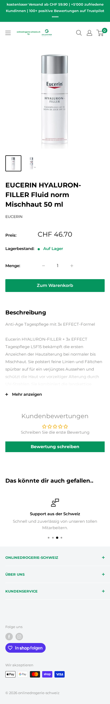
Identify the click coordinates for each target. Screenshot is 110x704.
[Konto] (89, 33)
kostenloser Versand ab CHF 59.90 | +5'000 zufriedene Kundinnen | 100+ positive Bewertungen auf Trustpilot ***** (55, 11)
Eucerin (13, 216)
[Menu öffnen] (8, 33)
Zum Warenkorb (55, 285)
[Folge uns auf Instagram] (19, 636)
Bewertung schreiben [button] (55, 446)
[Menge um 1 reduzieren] (43, 265)
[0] (100, 33)
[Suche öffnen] (79, 33)
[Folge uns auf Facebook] (9, 636)
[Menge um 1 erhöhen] (71, 265)
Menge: (12, 265)
